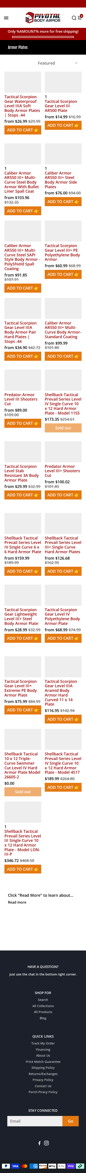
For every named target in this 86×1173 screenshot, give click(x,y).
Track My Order (43, 1043)
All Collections (43, 1006)
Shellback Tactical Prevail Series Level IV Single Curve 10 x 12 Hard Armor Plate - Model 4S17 (63, 763)
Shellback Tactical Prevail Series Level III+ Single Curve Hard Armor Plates (63, 545)
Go (70, 1121)
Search (43, 1000)
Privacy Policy (43, 1080)
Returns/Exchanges (43, 1074)
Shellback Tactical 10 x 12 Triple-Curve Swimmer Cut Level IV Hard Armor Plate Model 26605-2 (22, 765)
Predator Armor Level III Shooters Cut (20, 399)
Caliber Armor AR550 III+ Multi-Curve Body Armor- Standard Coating (63, 330)
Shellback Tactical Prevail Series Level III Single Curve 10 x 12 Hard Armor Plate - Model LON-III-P (22, 842)
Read (12, 902)
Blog (43, 1018)
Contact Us (43, 1086)
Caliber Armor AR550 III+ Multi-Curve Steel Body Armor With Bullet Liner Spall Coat (21, 182)
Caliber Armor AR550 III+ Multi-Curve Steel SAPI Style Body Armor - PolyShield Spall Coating (22, 257)
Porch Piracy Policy (43, 1092)
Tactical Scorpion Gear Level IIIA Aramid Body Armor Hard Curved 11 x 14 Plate (61, 692)
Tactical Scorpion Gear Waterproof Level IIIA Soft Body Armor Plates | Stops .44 (22, 105)
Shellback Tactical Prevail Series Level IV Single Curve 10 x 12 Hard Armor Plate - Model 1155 (63, 403)
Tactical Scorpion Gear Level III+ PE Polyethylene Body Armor (62, 252)
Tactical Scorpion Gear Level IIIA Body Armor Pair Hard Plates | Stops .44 (20, 332)
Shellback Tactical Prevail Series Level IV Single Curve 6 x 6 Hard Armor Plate (22, 545)
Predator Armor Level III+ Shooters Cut (62, 471)
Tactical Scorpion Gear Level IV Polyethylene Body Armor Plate (62, 616)
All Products (43, 1012)
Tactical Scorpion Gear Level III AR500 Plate (61, 106)
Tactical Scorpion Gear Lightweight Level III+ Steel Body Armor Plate (21, 616)
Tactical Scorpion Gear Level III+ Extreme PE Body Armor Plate (20, 688)
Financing (43, 1050)
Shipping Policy (43, 1068)
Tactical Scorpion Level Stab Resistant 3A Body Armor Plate (21, 473)
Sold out (63, 427)
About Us (43, 1056)
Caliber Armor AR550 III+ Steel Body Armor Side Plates (61, 180)
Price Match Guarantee (43, 1062)
